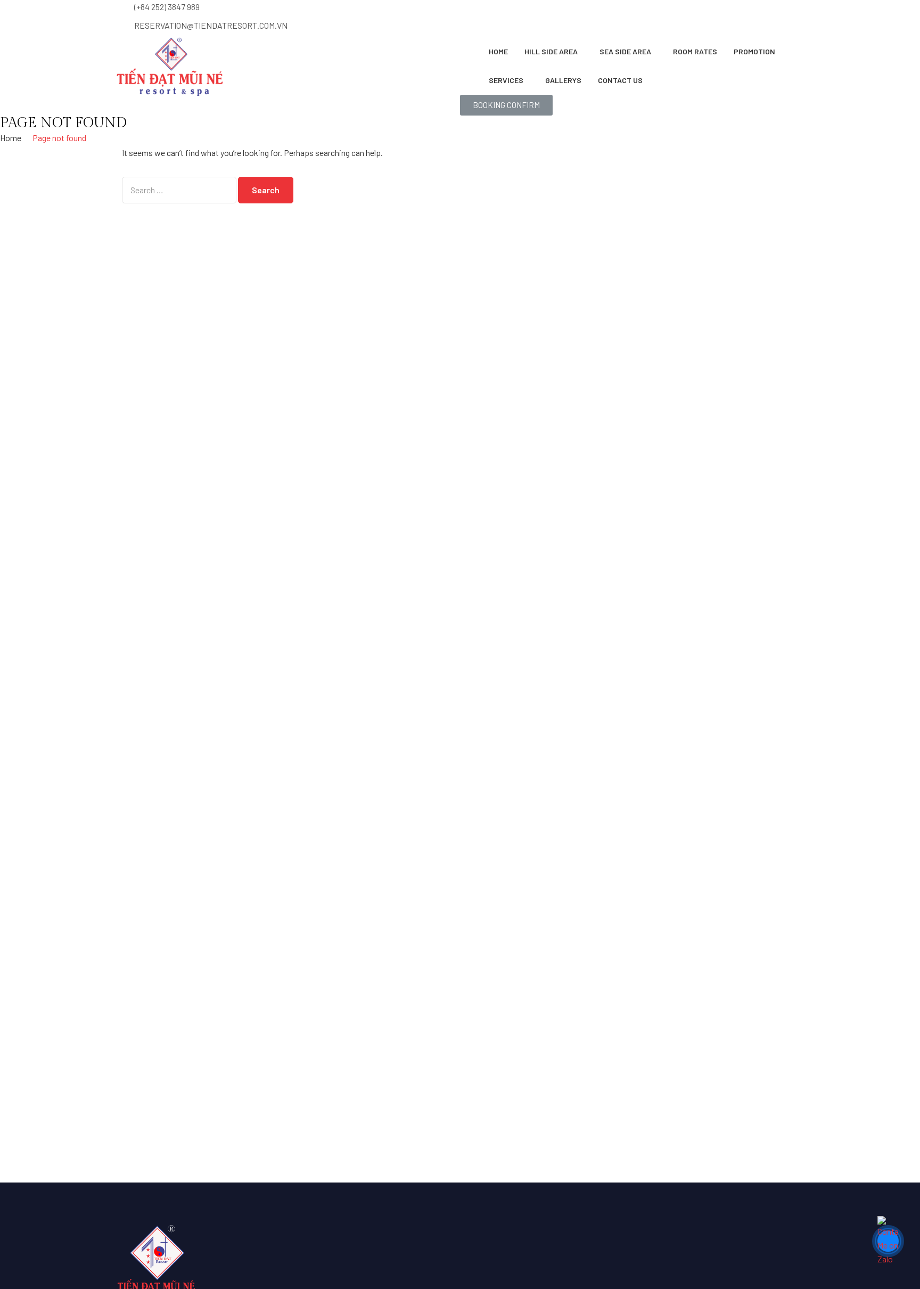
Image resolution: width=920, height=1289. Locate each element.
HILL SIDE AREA (551, 51)
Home (498, 51)
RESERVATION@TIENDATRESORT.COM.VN (211, 25)
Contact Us (620, 80)
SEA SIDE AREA (625, 51)
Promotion (754, 51)
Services (506, 80)
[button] (506, 105)
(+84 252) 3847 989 (167, 7)
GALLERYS (563, 80)
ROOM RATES (695, 51)
